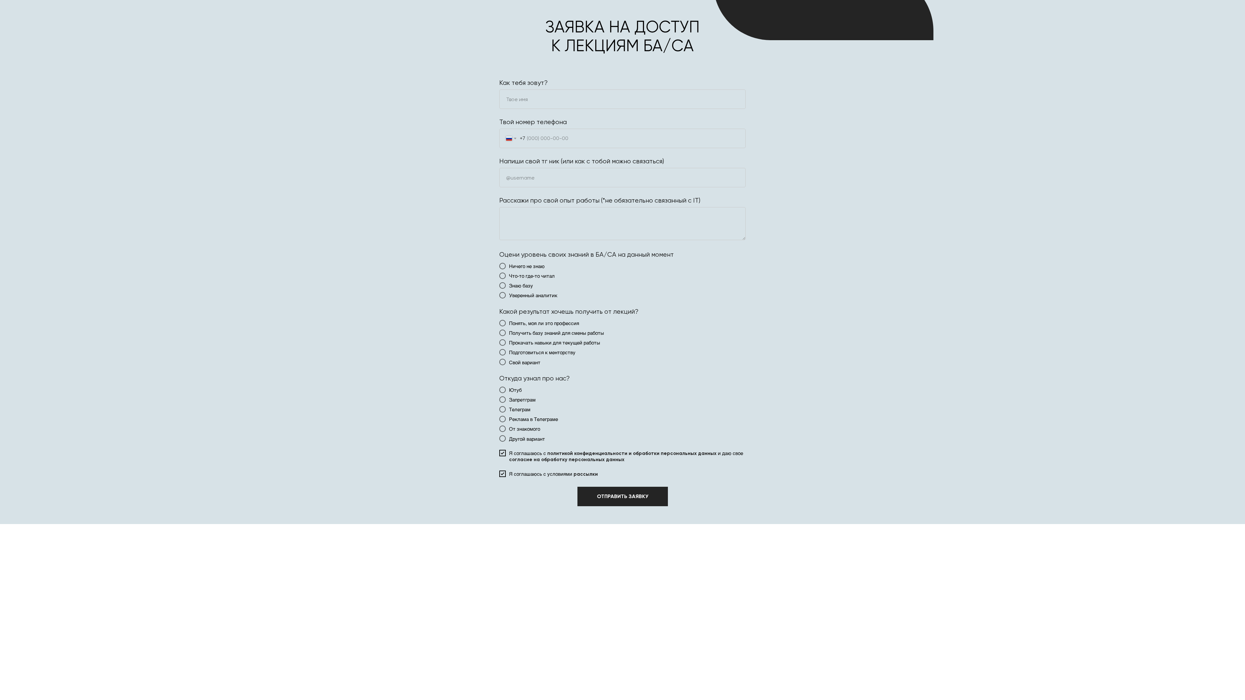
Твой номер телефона (533, 122)
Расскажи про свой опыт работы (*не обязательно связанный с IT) (599, 200)
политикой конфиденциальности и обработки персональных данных (632, 453)
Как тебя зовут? (523, 83)
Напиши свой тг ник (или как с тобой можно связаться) (581, 161)
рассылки (586, 474)
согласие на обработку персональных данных (566, 459)
